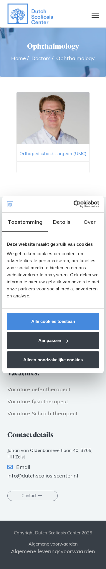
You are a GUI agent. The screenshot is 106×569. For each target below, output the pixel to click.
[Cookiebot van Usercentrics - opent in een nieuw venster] (74, 204)
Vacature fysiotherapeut (37, 401)
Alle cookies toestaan (53, 321)
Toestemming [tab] (25, 222)
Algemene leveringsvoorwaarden (53, 551)
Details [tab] (61, 222)
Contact (29, 495)
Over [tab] (90, 222)
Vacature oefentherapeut (39, 389)
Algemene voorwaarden (53, 544)
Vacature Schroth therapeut (42, 413)
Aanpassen (49, 340)
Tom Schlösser (53, 147)
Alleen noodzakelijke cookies (53, 359)
